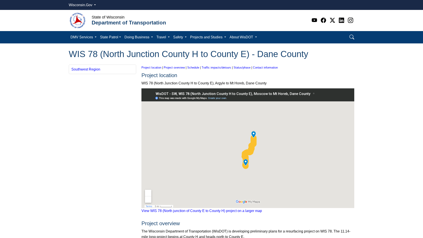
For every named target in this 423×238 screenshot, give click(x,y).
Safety (178, 37)
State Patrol (109, 37)
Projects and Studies (206, 37)
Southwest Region (85, 69)
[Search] (351, 37)
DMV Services (82, 37)
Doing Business (137, 37)
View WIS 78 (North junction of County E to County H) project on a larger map (201, 211)
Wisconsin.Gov (81, 5)
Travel (161, 37)
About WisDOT (242, 37)
